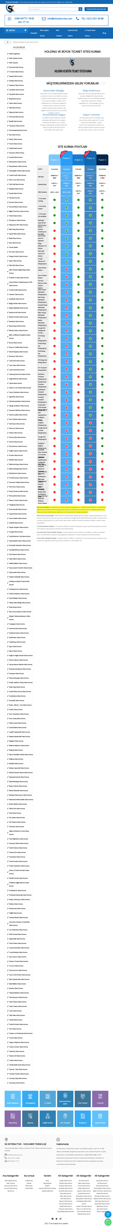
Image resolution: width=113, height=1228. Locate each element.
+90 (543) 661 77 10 (13, 1161)
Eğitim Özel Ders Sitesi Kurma (102, 1191)
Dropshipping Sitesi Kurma (65, 1211)
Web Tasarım (11, 1183)
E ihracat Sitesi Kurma (65, 1204)
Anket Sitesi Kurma (102, 1193)
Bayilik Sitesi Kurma (66, 1206)
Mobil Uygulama (102, 1211)
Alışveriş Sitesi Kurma (65, 1201)
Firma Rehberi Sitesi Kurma (102, 1188)
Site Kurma (11, 1191)
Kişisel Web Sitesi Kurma (102, 1204)
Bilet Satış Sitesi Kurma (102, 1201)
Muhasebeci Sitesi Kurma (84, 1196)
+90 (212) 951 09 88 (13, 1158)
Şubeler (29, 1183)
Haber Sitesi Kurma (84, 1183)
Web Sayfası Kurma (11, 1181)
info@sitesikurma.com (59, 18)
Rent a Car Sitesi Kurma (84, 1209)
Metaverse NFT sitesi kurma (102, 1199)
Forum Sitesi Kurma (84, 1186)
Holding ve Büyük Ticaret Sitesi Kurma (25, 42)
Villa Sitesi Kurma (65, 1199)
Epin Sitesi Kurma (102, 1209)
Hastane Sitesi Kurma (65, 1186)
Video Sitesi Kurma (65, 1196)
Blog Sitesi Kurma (65, 1193)
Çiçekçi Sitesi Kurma (65, 1181)
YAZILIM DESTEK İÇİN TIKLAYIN (96, 9)
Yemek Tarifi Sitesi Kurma (84, 1206)
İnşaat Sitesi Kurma (102, 1181)
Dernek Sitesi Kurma (102, 1186)
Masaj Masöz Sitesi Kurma (84, 1199)
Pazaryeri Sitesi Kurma (66, 1209)
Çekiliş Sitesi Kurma (84, 1188)
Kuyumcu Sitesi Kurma (84, 1191)
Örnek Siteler (29, 1188)
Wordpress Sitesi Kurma (102, 1196)
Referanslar (29, 1186)
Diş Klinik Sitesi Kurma (65, 1191)
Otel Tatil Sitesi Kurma (84, 1211)
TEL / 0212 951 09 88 (92, 18)
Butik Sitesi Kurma (102, 1206)
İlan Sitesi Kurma (84, 1181)
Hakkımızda (29, 1181)
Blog (47, 1181)
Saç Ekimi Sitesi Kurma (65, 1188)
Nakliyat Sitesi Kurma (83, 1214)
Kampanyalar (47, 1183)
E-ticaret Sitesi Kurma (10, 1188)
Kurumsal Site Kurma (10, 1186)
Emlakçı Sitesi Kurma (65, 1183)
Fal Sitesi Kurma (102, 1183)
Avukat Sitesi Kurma (84, 1193)
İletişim (47, 1186)
